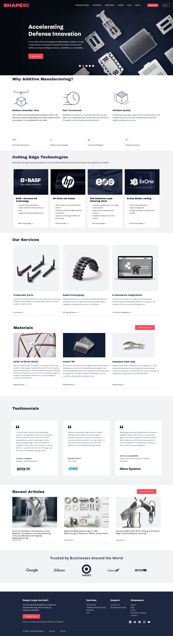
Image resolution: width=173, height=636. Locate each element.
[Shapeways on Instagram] (144, 622)
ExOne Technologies (136, 223)
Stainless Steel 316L (124, 362)
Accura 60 (69, 362)
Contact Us (115, 605)
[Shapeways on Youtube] (149, 622)
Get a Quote (153, 5)
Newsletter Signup (138, 613)
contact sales (31, 616)
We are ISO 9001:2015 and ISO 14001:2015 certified (43, 622)
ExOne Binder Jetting (139, 199)
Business (90, 610)
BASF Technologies (25, 223)
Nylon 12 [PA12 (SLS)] (26, 362)
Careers (134, 615)
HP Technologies (61, 223)
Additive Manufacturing (96, 607)
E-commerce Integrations (127, 295)
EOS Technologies (98, 223)
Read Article (16, 540)
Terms (62, 631)
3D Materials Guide (118, 607)
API (87, 613)
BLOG (129, 5)
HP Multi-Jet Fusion (64, 199)
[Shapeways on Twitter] (135, 622)
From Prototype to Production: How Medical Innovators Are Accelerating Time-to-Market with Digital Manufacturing (31, 531)
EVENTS (121, 5)
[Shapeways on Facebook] (139, 622)
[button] (145, 327)
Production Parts (23, 295)
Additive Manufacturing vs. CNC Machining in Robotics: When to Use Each (86, 531)
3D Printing (91, 605)
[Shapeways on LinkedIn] (130, 622)
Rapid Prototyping (73, 295)
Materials (97, 5)
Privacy (52, 631)
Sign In (166, 5)
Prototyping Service (70, 312)
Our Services (18, 312)
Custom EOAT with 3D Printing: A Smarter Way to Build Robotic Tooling (138, 531)
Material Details (19, 385)
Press (133, 610)
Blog (132, 607)
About (133, 605)
